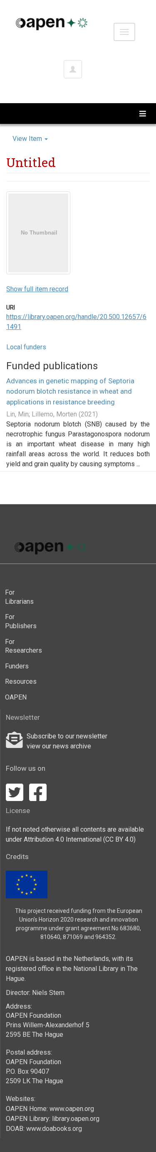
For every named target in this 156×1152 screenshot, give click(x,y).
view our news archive (59, 746)
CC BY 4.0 (119, 839)
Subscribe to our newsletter (67, 736)
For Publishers (19, 621)
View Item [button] (28, 139)
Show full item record (37, 289)
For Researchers (19, 646)
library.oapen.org (75, 1119)
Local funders (26, 347)
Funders (17, 666)
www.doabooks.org (54, 1129)
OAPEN (16, 697)
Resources (19, 681)
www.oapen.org (72, 1109)
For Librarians (19, 596)
